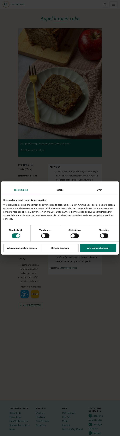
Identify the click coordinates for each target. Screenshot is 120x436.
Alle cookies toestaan (98, 248)
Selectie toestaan (60, 248)
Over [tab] (99, 190)
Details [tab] (60, 190)
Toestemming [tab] (21, 190)
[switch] (45, 235)
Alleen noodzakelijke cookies (22, 248)
